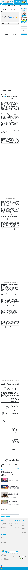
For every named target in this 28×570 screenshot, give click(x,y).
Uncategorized (10, 500)
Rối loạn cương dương (10, 523)
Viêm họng (16, 524)
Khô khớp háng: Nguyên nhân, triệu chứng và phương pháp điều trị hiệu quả (9, 472)
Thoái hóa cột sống (3, 538)
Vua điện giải (17, 468)
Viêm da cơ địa (24, 5)
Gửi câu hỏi (23, 34)
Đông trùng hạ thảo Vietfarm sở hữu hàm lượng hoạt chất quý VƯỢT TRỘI (13, 486)
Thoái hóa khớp (4, 539)
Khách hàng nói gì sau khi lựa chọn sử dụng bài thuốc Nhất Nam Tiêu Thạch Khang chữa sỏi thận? (13, 502)
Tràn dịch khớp (4, 542)
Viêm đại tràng (23, 529)
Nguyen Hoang (5, 17)
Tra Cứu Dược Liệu (3, 564)
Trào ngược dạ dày (23, 523)
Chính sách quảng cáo (4, 558)
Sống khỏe (6, 5)
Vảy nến (3, 524)
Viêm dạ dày (23, 528)
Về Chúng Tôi (3, 554)
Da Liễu (12, 5)
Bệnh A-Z (9, 5)
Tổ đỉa (20, 5)
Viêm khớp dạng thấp (4, 545)
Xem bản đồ (22, 551)
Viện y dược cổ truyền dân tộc (5, 559)
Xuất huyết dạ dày (24, 532)
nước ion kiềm (5, 96)
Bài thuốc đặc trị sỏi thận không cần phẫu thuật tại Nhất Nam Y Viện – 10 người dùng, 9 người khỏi (13, 494)
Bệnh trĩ (23, 525)
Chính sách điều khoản (4, 555)
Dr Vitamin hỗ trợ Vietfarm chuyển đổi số (13, 478)
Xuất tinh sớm (10, 525)
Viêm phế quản (17, 527)
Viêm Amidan (16, 523)
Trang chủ (3, 5)
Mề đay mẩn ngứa (16, 5)
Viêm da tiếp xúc (4, 527)
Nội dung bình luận (4, 509)
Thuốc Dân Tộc (3, 563)
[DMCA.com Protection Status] (21, 558)
